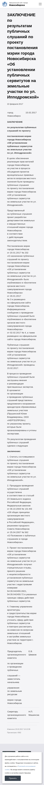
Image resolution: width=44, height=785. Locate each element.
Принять (13, 778)
